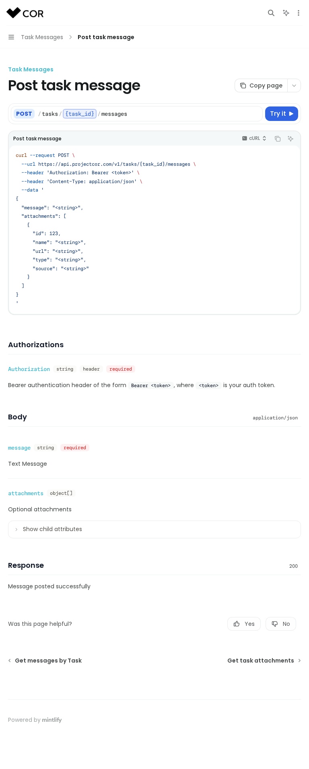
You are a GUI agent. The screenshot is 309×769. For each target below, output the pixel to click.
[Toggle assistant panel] (286, 13)
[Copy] (255, 113)
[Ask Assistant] (290, 138)
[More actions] (299, 13)
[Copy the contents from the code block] (277, 138)
